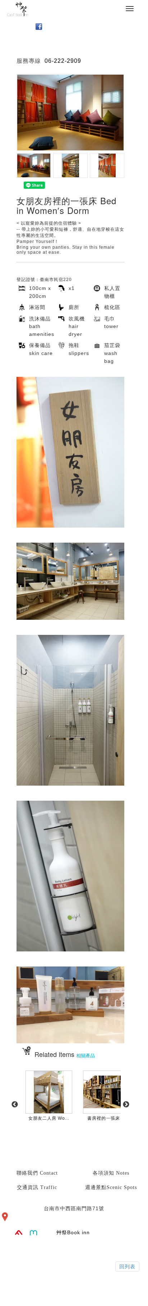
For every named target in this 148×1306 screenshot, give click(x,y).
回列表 (127, 1266)
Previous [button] (14, 1104)
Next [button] (126, 1104)
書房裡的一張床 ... (106, 1118)
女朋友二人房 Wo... (48, 1118)
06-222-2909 (63, 61)
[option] (49, 1108)
